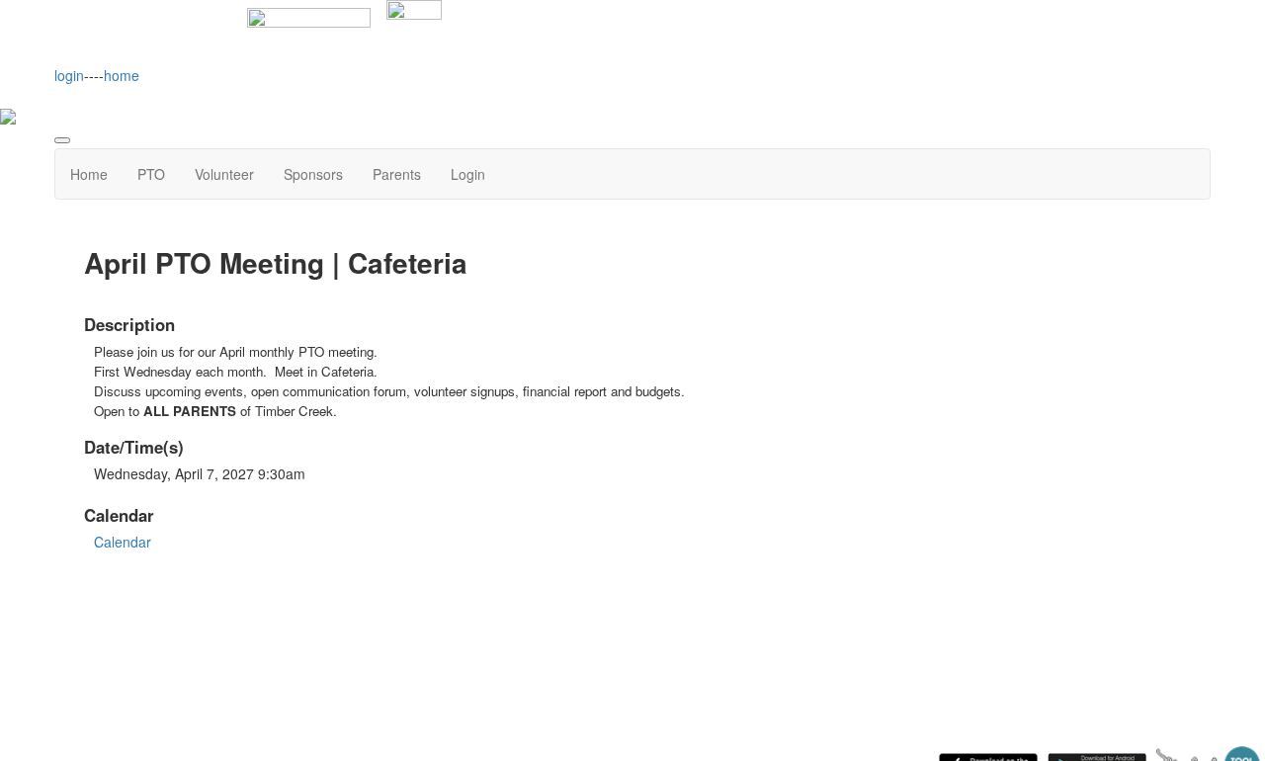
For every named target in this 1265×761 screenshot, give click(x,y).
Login (468, 174)
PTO (151, 174)
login (69, 75)
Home (89, 174)
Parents (397, 174)
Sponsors (313, 174)
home (121, 75)
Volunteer (224, 174)
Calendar (122, 541)
